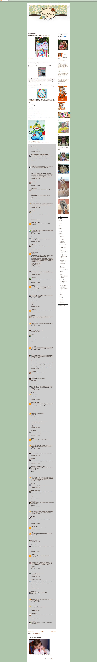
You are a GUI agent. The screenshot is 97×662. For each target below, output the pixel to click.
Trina (32, 451)
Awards (61, 291)
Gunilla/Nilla (33, 252)
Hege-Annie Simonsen (35, 579)
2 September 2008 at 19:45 (35, 399)
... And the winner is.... (63, 267)
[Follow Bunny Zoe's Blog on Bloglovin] (62, 37)
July (60, 294)
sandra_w (33, 501)
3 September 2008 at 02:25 (35, 455)
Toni (32, 438)
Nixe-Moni (33, 613)
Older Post (53, 631)
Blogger (52, 658)
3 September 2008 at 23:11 (35, 568)
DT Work (43, 142)
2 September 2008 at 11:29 (35, 249)
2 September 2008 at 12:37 (35, 306)
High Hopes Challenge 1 (63, 248)
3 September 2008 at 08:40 (35, 487)
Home (42, 631)
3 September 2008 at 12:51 (35, 498)
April (61, 299)
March (61, 301)
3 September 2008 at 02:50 (35, 463)
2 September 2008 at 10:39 (35, 233)
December (61, 236)
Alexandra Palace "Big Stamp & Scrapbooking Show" (64, 252)
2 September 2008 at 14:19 (35, 325)
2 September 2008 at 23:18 (35, 435)
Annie (32, 346)
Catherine (33, 371)
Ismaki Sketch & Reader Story (63, 257)
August (61, 293)
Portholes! (61, 271)
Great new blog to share (63, 281)
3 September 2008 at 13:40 (35, 513)
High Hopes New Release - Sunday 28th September (64, 255)
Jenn (32, 554)
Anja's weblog (33, 544)
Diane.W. (32, 244)
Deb (32, 236)
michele (32, 430)
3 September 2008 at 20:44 (35, 551)
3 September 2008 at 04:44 (35, 480)
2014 (60, 227)
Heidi (32, 458)
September (61, 241)
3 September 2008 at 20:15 (35, 541)
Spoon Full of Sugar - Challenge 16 (63, 280)
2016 (60, 223)
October (61, 239)
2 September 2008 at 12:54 (35, 312)
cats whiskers (33, 201)
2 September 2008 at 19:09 (35, 389)
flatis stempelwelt (34, 222)
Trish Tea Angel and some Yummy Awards (63, 266)
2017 (60, 222)
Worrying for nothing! (63, 247)
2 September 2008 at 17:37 (35, 368)
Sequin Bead (33, 526)
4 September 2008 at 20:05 (35, 610)
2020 (60, 220)
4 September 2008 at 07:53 (35, 588)
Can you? (61, 274)
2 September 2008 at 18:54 (35, 381)
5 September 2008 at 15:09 (35, 624)
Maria (32, 621)
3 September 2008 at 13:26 (35, 506)
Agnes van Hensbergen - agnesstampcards (38, 154)
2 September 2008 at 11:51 (35, 282)
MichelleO (33, 516)
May (61, 297)
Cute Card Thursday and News (63, 283)
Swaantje (32, 591)
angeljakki (33, 532)
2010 (60, 231)
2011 (60, 230)
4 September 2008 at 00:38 (35, 576)
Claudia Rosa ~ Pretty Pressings (36, 466)
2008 (60, 235)
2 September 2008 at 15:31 (35, 343)
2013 (60, 228)
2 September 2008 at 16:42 (35, 357)
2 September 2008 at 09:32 (35, 207)
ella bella (32, 604)
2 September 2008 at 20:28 (35, 416)
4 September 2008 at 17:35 (35, 601)
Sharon (32, 181)
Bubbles (32, 277)
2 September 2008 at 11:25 (35, 241)
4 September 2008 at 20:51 (35, 618)
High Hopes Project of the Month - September (63, 286)
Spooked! (61, 272)
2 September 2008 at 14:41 (35, 331)
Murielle (32, 392)
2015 (60, 225)
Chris (32, 269)
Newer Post (30, 631)
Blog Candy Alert (62, 242)
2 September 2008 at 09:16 (35, 185)
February (61, 302)
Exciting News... (62, 250)
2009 (60, 233)
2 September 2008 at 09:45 (35, 219)
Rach (32, 165)
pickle (32, 571)
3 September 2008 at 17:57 (35, 535)
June (60, 296)
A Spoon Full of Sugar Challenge (36, 142)
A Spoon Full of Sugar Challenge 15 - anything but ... (63, 288)
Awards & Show (62, 263)
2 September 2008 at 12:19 (35, 297)
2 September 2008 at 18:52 (35, 374)
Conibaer (32, 309)
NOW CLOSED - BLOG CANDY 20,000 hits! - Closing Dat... (64, 276)
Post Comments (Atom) (36, 633)
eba (32, 285)
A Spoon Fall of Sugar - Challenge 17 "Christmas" (64, 269)
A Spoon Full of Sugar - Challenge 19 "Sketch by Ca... (63, 245)
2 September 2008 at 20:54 (35, 427)
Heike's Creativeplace (35, 490)
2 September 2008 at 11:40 (35, 266)
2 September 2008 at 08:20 (35, 151)
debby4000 (33, 188)
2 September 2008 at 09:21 (35, 198)
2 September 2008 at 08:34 (35, 168)
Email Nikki (59, 84)
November (61, 238)
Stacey (32, 315)
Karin (32, 210)
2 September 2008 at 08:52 (35, 178)
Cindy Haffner (33, 328)
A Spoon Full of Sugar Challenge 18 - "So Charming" (63, 261)
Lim (32, 334)
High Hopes (33, 100)
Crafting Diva (33, 483)
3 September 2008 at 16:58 (35, 523)
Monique (32, 377)
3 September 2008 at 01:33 (35, 448)
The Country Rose (34, 402)
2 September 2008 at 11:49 (35, 274)
